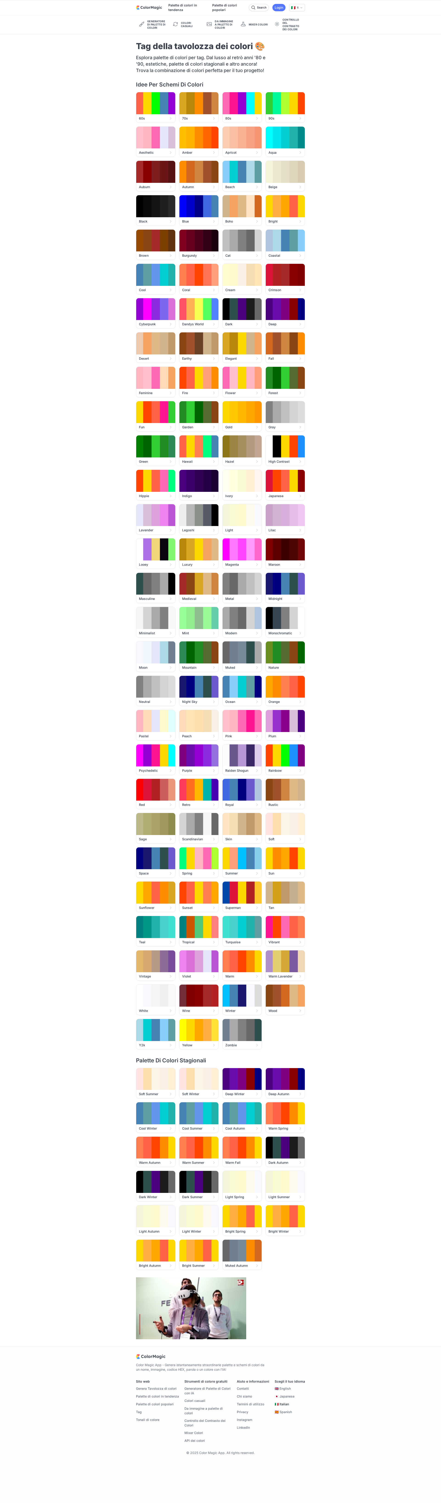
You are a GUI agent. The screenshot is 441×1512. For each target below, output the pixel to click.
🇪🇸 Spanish (283, 1412)
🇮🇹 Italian (282, 1404)
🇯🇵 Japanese (284, 1396)
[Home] (149, 8)
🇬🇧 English (283, 1388)
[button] (297, 7)
